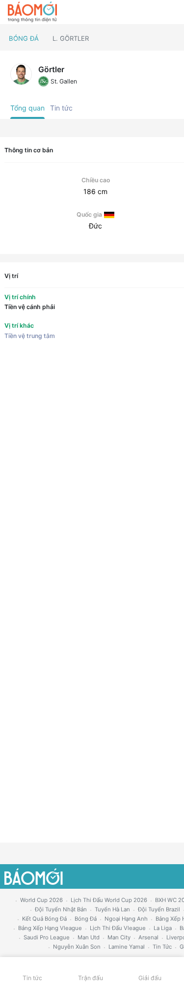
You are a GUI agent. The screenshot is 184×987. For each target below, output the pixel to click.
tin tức (162, 946)
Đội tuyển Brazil (159, 909)
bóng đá (86, 918)
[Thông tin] (155, 12)
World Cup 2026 (41, 900)
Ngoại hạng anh (126, 918)
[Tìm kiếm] (172, 12)
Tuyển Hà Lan (112, 909)
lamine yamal (126, 946)
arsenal (148, 937)
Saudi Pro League (47, 937)
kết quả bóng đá (44, 918)
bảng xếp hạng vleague (50, 928)
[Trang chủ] (32, 12)
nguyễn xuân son (77, 946)
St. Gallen (64, 81)
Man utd (89, 937)
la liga (163, 928)
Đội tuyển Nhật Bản (61, 909)
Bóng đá (24, 38)
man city (119, 937)
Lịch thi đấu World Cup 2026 (109, 900)
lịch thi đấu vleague (118, 928)
